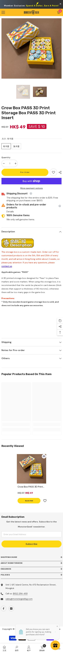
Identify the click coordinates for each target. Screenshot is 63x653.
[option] (31, 48)
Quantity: (6, 157)
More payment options (31, 188)
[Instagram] (11, 608)
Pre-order (25, 172)
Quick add (29, 501)
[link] (53, 172)
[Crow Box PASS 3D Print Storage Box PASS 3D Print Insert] (31, 469)
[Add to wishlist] (43, 501)
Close (60, 4)
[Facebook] (3, 608)
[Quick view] (44, 456)
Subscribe (31, 544)
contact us (6, 266)
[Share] (59, 172)
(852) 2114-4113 (20, 593)
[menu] (3, 12)
